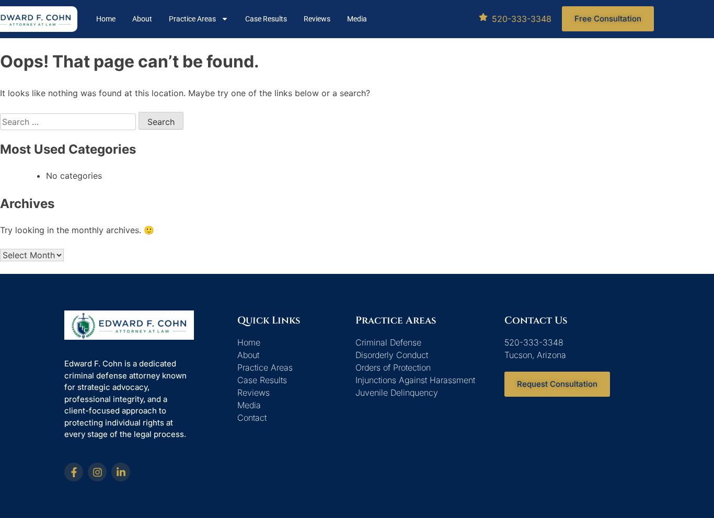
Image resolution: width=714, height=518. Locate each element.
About (142, 19)
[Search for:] (69, 122)
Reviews (317, 19)
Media (357, 19)
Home (106, 19)
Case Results (266, 19)
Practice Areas (192, 19)
